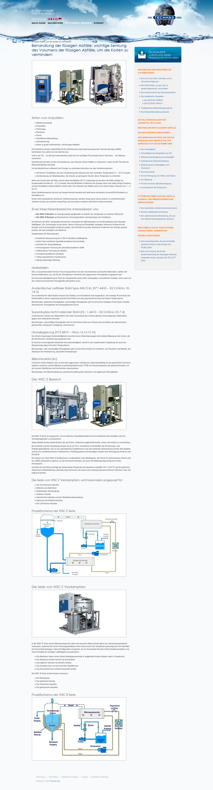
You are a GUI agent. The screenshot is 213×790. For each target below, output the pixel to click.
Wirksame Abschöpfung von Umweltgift (157, 157)
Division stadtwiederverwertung (154, 212)
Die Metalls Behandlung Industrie (155, 112)
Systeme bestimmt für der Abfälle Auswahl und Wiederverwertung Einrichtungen (156, 199)
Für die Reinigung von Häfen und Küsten (158, 176)
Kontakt (99, 23)
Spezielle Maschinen (149, 236)
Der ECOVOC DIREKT (153, 100)
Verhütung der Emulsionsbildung (155, 161)
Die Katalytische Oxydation (152, 96)
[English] (49, 19)
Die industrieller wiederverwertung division (159, 208)
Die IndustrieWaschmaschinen (154, 133)
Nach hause (38, 23)
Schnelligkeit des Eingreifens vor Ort (156, 153)
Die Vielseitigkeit (148, 149)
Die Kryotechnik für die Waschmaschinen (158, 92)
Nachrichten (55, 23)
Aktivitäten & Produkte (78, 23)
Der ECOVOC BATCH (153, 103)
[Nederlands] (56, 19)
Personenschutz (148, 172)
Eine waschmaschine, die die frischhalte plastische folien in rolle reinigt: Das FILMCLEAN (158, 244)
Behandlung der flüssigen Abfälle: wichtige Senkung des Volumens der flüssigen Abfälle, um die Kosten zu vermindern (80, 50)
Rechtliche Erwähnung (99, 777)
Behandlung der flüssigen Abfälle (157, 128)
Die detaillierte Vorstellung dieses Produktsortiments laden (163, 55)
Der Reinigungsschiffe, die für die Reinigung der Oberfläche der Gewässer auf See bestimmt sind (156, 140)
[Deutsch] (59, 19)
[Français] (52, 19)
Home (41, 39)
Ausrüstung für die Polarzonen (154, 187)
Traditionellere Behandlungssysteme (156, 108)
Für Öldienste (146, 180)
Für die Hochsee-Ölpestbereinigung (156, 184)
